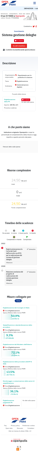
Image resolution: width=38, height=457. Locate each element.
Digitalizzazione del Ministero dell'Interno (17, 344)
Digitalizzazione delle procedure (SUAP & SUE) (17, 363)
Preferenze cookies (28, 426)
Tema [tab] (18, 301)
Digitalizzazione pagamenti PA (8, 402)
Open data (9, 428)
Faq (5, 426)
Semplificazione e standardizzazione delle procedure (17, 326)
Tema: (12, 311)
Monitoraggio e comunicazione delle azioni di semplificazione (18, 382)
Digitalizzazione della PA (9, 101)
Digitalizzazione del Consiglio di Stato (16, 308)
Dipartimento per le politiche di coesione (25, 76)
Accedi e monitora (19, 46)
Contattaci (30, 428)
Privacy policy (15, 426)
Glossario (20, 428)
